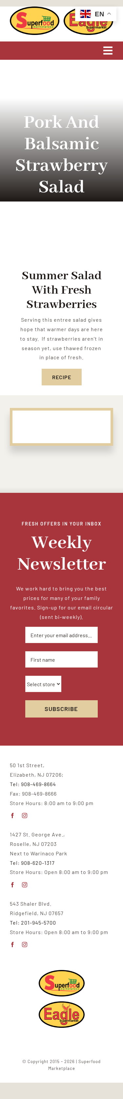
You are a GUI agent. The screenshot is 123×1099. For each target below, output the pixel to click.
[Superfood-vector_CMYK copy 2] (34, 9)
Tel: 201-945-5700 (33, 922)
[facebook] (12, 815)
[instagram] (25, 815)
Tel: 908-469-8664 (33, 784)
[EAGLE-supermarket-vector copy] (62, 1004)
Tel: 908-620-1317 (32, 863)
